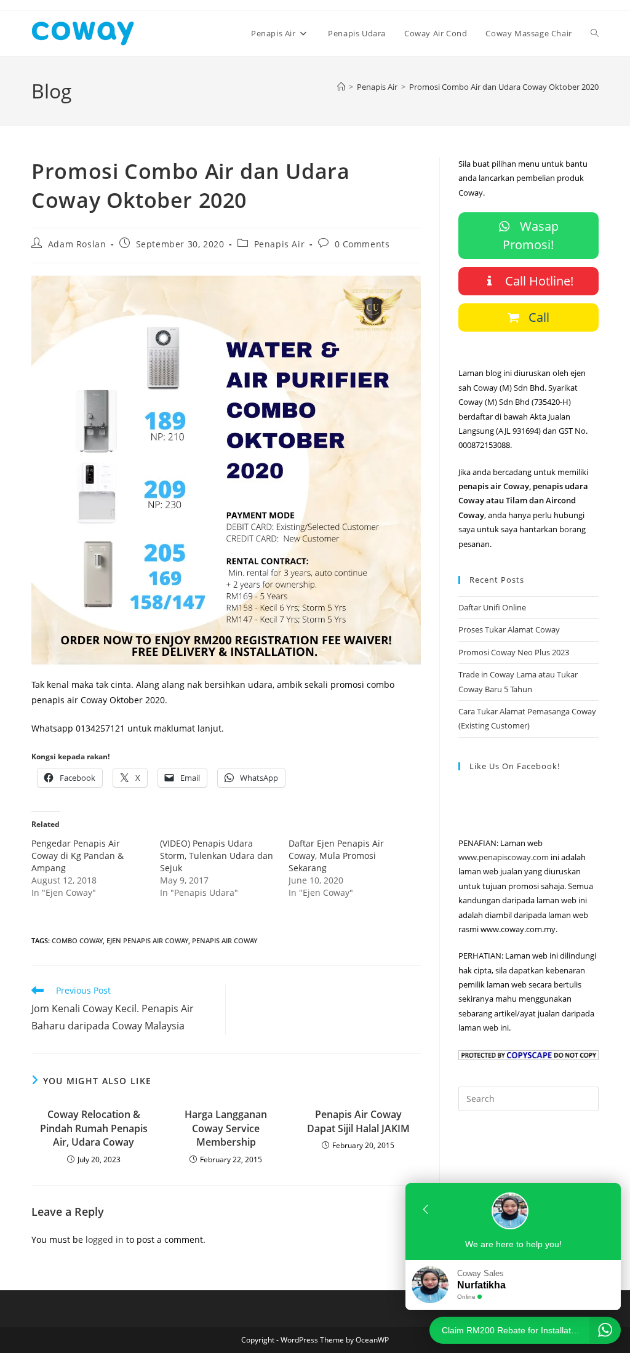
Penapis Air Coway (225, 940)
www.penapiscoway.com (503, 857)
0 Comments (362, 244)
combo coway (77, 940)
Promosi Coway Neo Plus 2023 (513, 652)
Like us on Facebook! (514, 766)
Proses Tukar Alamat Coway (509, 629)
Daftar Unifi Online (492, 607)
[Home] (341, 86)
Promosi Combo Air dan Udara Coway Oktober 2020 (504, 86)
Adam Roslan (77, 244)
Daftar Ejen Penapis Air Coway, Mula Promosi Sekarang (336, 855)
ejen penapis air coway (147, 940)
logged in (105, 1239)
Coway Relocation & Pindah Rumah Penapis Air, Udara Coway (94, 1128)
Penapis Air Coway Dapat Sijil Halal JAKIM (358, 1121)
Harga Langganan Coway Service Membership (226, 1128)
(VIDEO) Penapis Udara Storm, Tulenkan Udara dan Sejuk (216, 855)
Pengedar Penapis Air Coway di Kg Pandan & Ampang (77, 855)
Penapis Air (279, 244)
